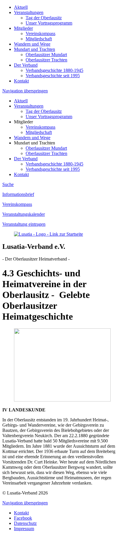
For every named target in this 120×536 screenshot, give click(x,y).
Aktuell (21, 7)
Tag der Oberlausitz (44, 17)
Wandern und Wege (32, 44)
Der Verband (26, 65)
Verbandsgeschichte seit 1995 (53, 75)
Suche (8, 184)
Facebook (23, 518)
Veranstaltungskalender (23, 214)
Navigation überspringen (25, 90)
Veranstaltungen (28, 12)
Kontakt (21, 80)
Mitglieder (23, 28)
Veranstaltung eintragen (23, 224)
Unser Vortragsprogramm (49, 22)
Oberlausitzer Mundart (46, 54)
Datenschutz (25, 523)
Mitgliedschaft (39, 38)
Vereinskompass (40, 33)
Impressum (24, 528)
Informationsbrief (18, 194)
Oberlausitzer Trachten (46, 59)
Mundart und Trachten (34, 49)
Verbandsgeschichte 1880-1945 (54, 70)
